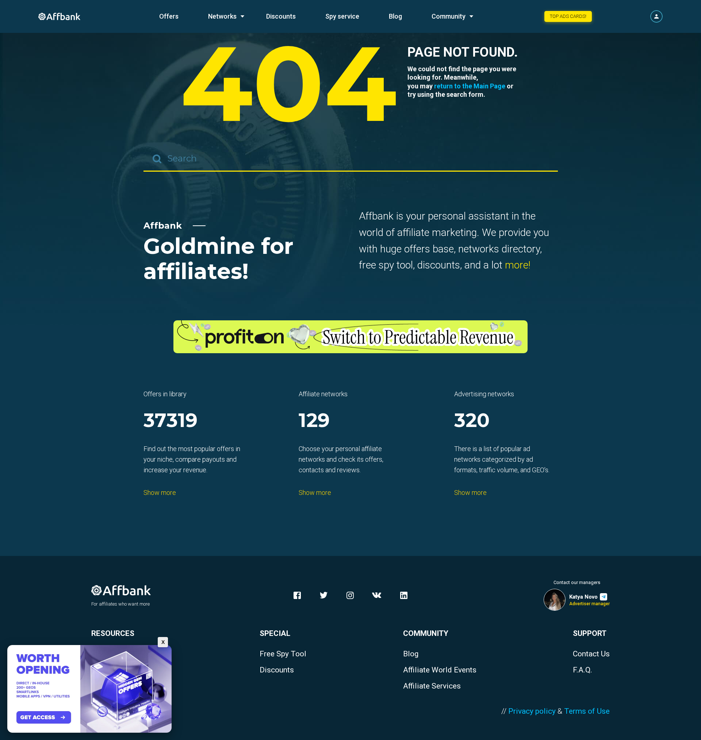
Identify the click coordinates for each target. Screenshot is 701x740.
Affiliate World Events (439, 670)
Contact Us (591, 654)
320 (472, 421)
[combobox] (350, 159)
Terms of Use (587, 711)
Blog (395, 16)
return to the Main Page (469, 86)
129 (314, 421)
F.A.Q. (582, 670)
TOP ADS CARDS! (568, 16)
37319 (170, 421)
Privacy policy (532, 711)
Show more (159, 492)
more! (517, 265)
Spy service (342, 16)
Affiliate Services (432, 686)
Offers (169, 16)
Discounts (281, 16)
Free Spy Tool (283, 654)
